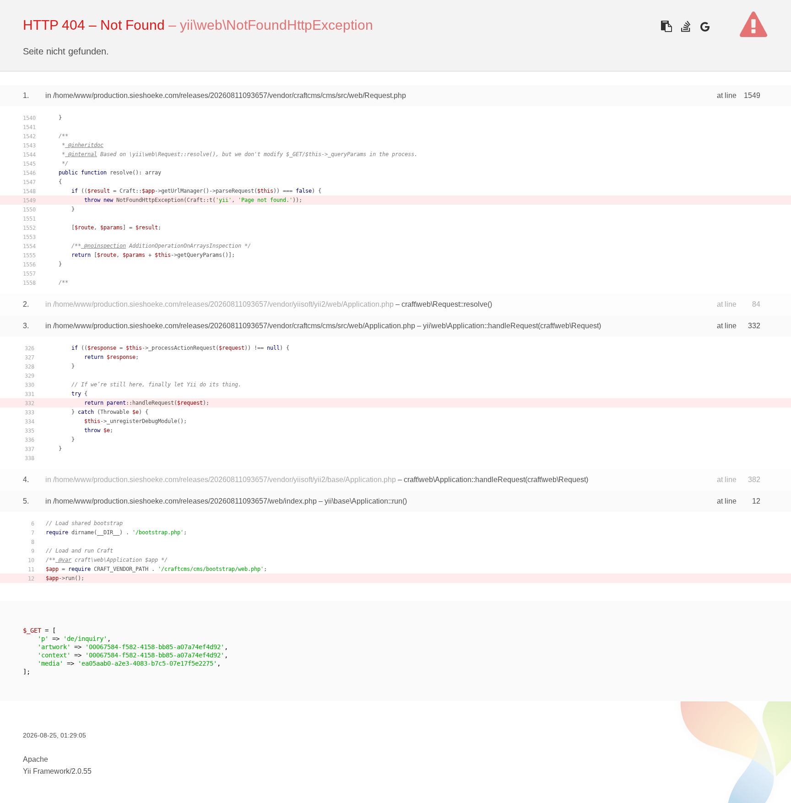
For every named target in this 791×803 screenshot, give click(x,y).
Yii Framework (46, 771)
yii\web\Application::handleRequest (480, 326)
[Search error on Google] (705, 26)
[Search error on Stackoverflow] (685, 26)
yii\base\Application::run (363, 501)
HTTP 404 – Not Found (94, 25)
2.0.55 (81, 771)
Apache (35, 759)
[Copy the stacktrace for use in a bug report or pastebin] (666, 26)
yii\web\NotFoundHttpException (276, 25)
